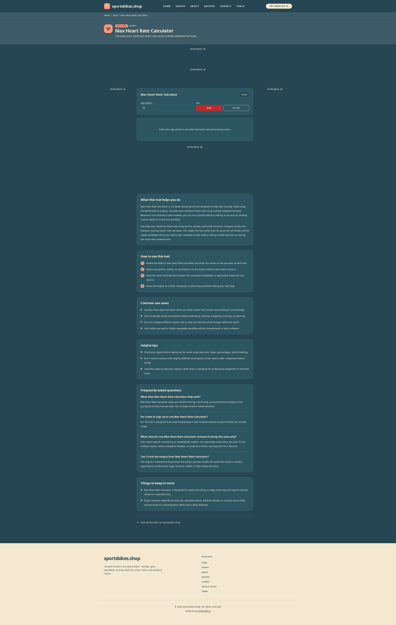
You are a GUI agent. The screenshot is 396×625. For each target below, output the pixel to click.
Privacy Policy (209, 587)
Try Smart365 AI (279, 6)
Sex (198, 103)
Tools (241, 6)
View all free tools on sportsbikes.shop (160, 522)
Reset (244, 94)
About (194, 6)
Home (167, 6)
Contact (226, 6)
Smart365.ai (204, 611)
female (236, 107)
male (209, 107)
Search (180, 6)
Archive (209, 6)
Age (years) (146, 103)
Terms (205, 591)
